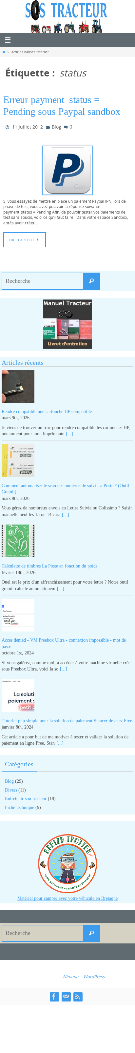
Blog (56, 126)
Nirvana (70, 975)
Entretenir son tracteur (26, 797)
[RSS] (77, 995)
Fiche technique (19, 805)
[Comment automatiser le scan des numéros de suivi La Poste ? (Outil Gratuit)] (67, 460)
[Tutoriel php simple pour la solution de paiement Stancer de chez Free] (67, 695)
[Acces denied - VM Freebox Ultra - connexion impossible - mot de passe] (67, 614)
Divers (11, 788)
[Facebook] (54, 995)
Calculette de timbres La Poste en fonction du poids (49, 564)
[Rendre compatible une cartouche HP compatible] (67, 385)
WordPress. (94, 975)
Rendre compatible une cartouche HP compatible (47, 409)
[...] (69, 432)
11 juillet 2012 (27, 126)
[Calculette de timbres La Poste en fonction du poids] (67, 540)
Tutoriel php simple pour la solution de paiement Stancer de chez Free (67, 719)
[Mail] (66, 995)
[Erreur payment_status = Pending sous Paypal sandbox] (67, 168)
